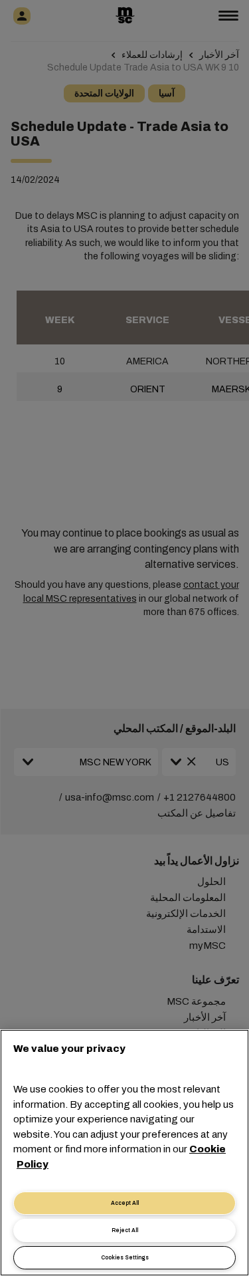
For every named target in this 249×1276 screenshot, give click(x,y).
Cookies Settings (125, 1258)
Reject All (125, 1230)
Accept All (125, 1203)
